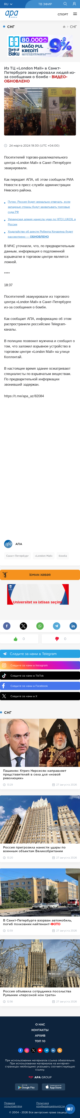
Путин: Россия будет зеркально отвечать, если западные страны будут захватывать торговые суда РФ (39, 207)
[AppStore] (53, 1087)
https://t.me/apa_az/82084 (24, 396)
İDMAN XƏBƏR (40, 574)
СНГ (73, 27)
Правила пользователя (13, 1105)
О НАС (40, 1024)
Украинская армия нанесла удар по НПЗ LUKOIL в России (42, 222)
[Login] (74, 4)
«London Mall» (44, 555)
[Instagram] (26, 1051)
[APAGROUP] (40, 1077)
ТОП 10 (40, 1041)
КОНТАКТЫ (40, 1030)
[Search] (65, 4)
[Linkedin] (53, 1051)
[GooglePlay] (26, 1087)
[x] (33, 1051)
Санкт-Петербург (17, 555)
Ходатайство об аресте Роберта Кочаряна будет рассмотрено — (40, 234)
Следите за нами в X (23, 696)
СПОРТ (63, 14)
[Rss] (59, 1051)
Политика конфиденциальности (50, 1105)
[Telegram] (46, 1051)
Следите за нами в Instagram (29, 665)
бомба (63, 555)
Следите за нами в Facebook (29, 685)
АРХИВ (40, 1035)
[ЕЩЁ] (74, 14)
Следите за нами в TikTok (27, 675)
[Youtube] (40, 1051)
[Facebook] (20, 1051)
